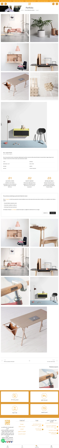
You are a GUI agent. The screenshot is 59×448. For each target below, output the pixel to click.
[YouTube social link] (7, 442)
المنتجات (22, 429)
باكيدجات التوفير (22, 427)
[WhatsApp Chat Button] (3, 440)
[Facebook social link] (11, 442)
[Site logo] (29, 4)
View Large (40, 370)
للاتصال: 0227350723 (52, 430)
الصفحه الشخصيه (21, 434)
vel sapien (7, 199)
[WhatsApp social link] (5, 442)
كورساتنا (22, 424)
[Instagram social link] (9, 442)
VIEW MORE (53, 213)
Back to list (29, 361)
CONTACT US (45, 213)
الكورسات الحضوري (22, 431)
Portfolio (22, 10)
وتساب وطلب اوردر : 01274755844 (38, 429)
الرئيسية (37, 10)
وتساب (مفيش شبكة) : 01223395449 (52, 433)
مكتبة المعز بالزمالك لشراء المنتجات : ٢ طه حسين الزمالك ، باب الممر (36, 425)
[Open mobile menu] (57, 4)
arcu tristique (13, 209)
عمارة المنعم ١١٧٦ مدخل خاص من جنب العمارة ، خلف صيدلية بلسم (51, 427)
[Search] (2, 4)
